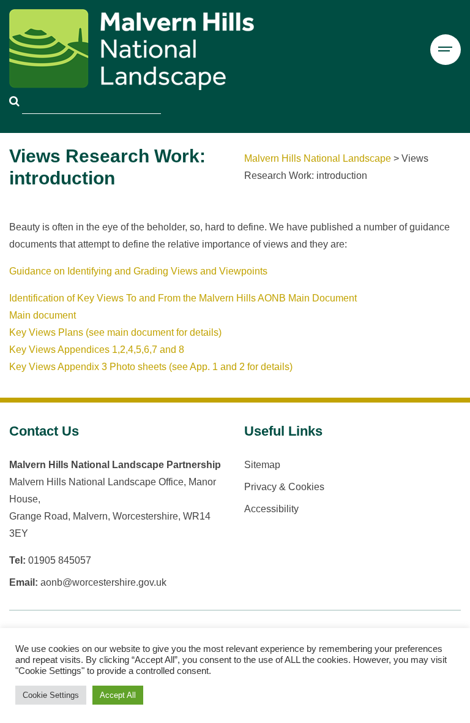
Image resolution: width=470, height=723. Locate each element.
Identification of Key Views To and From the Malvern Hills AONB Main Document (183, 298)
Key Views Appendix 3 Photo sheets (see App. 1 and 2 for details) (151, 367)
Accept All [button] (118, 695)
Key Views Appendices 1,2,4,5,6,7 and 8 (96, 349)
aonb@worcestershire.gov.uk (103, 582)
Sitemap (262, 465)
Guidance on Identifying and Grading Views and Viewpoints (138, 271)
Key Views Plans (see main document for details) (115, 332)
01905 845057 (59, 560)
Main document (42, 315)
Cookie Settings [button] (51, 695)
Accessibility (271, 509)
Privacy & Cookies (284, 487)
